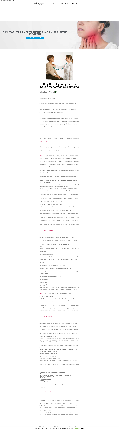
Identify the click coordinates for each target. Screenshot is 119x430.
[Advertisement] (59, 13)
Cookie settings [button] (77, 428)
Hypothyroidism (42, 155)
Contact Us (75, 3)
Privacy (61, 3)
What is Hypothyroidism (43, 141)
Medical (67, 3)
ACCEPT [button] (82, 428)
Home (54, 3)
